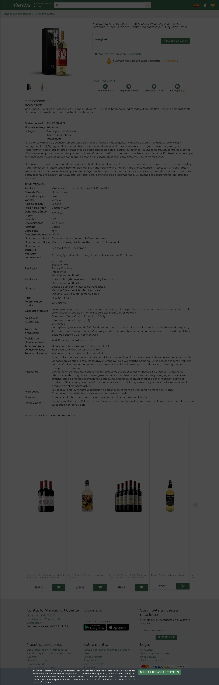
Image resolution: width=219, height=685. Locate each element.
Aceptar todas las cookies (159, 672)
